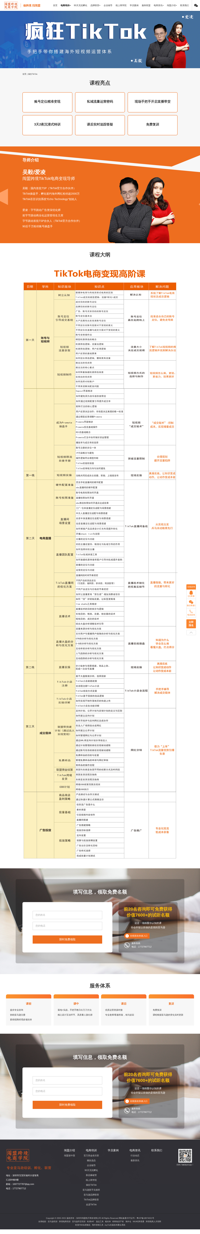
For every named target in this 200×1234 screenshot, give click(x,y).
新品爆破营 (91, 1175)
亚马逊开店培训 (78, 1221)
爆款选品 (91, 1160)
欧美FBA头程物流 (82, 1225)
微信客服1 (191, 605)
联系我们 (184, 5)
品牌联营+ (95, 5)
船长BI (108, 1221)
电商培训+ (66, 5)
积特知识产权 (118, 1221)
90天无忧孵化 (80, 5)
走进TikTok (91, 1204)
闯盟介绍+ (172, 5)
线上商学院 (121, 5)
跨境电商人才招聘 (153, 1221)
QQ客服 (191, 596)
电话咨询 (191, 615)
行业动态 (135, 1155)
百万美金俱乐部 (91, 1155)
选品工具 (100, 1221)
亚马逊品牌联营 (91, 1195)
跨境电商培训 (64, 1221)
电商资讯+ (159, 5)
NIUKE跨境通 (138, 1221)
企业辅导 (108, 5)
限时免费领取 (67, 939)
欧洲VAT (90, 1221)
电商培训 (91, 1150)
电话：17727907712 (16, 1188)
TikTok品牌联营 (91, 1199)
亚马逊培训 (52, 1221)
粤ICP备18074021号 (145, 1218)
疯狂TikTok (91, 1185)
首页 (55, 5)
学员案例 (134, 5)
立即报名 (191, 624)
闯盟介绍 (69, 1150)
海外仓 (128, 1221)
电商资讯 (135, 1150)
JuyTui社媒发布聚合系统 (114, 1225)
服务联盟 (146, 5)
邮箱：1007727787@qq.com (20, 1184)
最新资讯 (135, 1160)
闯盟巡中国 (69, 1155)
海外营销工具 (97, 1225)
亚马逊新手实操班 (91, 1190)
